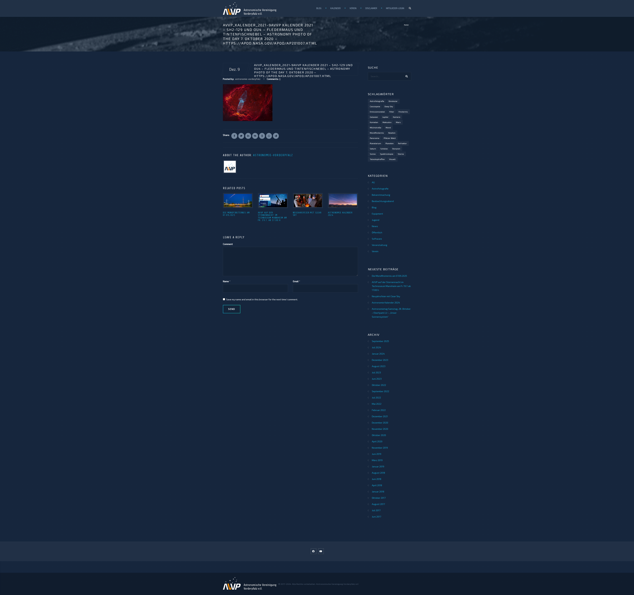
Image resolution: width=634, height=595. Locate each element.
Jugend (375, 220)
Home (406, 25)
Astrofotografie (377, 101)
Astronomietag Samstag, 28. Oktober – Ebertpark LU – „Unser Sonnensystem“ (391, 312)
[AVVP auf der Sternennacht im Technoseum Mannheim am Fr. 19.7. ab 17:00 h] (273, 200)
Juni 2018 (376, 479)
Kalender (335, 8)
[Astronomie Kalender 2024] (343, 200)
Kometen (374, 122)
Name (226, 281)
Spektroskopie (386, 154)
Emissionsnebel (377, 111)
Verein (353, 8)
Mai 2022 (376, 403)
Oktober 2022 (379, 385)
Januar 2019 (378, 466)
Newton (391, 133)
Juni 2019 (376, 454)
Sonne (373, 154)
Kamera (396, 117)
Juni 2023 (377, 378)
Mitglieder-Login (395, 8)
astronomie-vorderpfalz (273, 155)
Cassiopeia (375, 106)
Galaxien (374, 117)
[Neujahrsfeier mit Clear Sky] (308, 200)
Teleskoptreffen (377, 159)
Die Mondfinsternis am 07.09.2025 (389, 275)
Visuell (392, 159)
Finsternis (403, 111)
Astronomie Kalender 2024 (386, 302)
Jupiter (385, 117)
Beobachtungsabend (383, 201)
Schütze (384, 148)
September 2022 (380, 391)
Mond (388, 127)
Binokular (393, 101)
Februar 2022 (379, 410)
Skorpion (396, 148)
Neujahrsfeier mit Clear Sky (386, 296)
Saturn (373, 148)
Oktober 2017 (379, 497)
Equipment (377, 213)
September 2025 (380, 341)
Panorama (374, 138)
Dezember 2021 (380, 416)
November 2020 (380, 428)
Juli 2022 (376, 397)
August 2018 (378, 472)
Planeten (390, 143)
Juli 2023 (376, 372)
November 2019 (380, 447)
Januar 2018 (378, 491)
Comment (228, 244)
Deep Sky (389, 106)
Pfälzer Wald (390, 138)
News (375, 226)
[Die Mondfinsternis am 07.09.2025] (238, 200)
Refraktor (402, 143)
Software (377, 238)
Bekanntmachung (381, 194)
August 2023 (378, 366)
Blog (318, 8)
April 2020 (377, 441)
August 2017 (378, 504)
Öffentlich (377, 232)
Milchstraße (375, 127)
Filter (391, 111)
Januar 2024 (378, 353)
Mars (398, 122)
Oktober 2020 (379, 435)
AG (373, 182)
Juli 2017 (376, 510)
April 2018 (377, 485)
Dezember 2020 (380, 422)
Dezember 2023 (380, 360)
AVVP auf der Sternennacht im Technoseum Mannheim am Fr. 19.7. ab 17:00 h (272, 216)
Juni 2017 (376, 516)
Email (296, 281)
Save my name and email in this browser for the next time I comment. (262, 299)
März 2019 (377, 460)
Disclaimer (371, 8)
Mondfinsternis (377, 133)
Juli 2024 (376, 347)
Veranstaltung (379, 245)
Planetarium (375, 143)
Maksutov (387, 122)
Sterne (401, 154)
